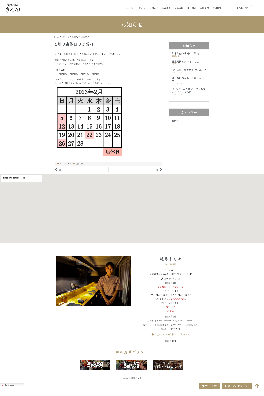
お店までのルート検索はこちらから (172, 334)
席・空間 (191, 8)
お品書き (166, 8)
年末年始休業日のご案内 (185, 53)
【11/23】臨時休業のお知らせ (189, 70)
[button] (237, 386)
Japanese (9, 385)
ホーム (129, 8)
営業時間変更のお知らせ (185, 61)
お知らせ (153, 8)
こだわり (141, 8)
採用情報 (217, 8)
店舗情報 (204, 8)
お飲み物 (179, 8)
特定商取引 (170, 340)
